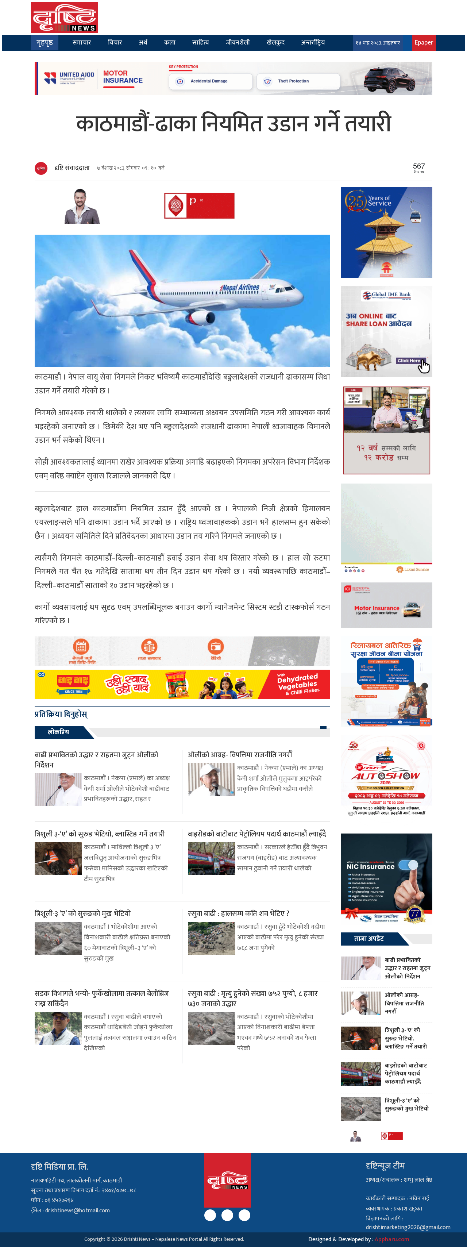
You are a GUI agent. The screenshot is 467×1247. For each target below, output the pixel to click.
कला (169, 42)
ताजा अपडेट (369, 939)
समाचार (82, 42)
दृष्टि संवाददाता (72, 168)
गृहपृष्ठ (44, 42)
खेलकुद (276, 42)
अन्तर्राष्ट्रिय (313, 42)
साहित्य (200, 42)
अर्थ (143, 42)
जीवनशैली (238, 42)
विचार (115, 42)
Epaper (424, 42)
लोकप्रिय (58, 732)
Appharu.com (392, 1239)
